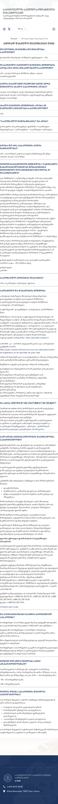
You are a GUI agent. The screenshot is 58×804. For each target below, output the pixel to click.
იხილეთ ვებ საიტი (9, 607)
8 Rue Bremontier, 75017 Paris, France (23, 791)
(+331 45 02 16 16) (15, 787)
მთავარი (14, 39)
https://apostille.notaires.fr (37, 338)
